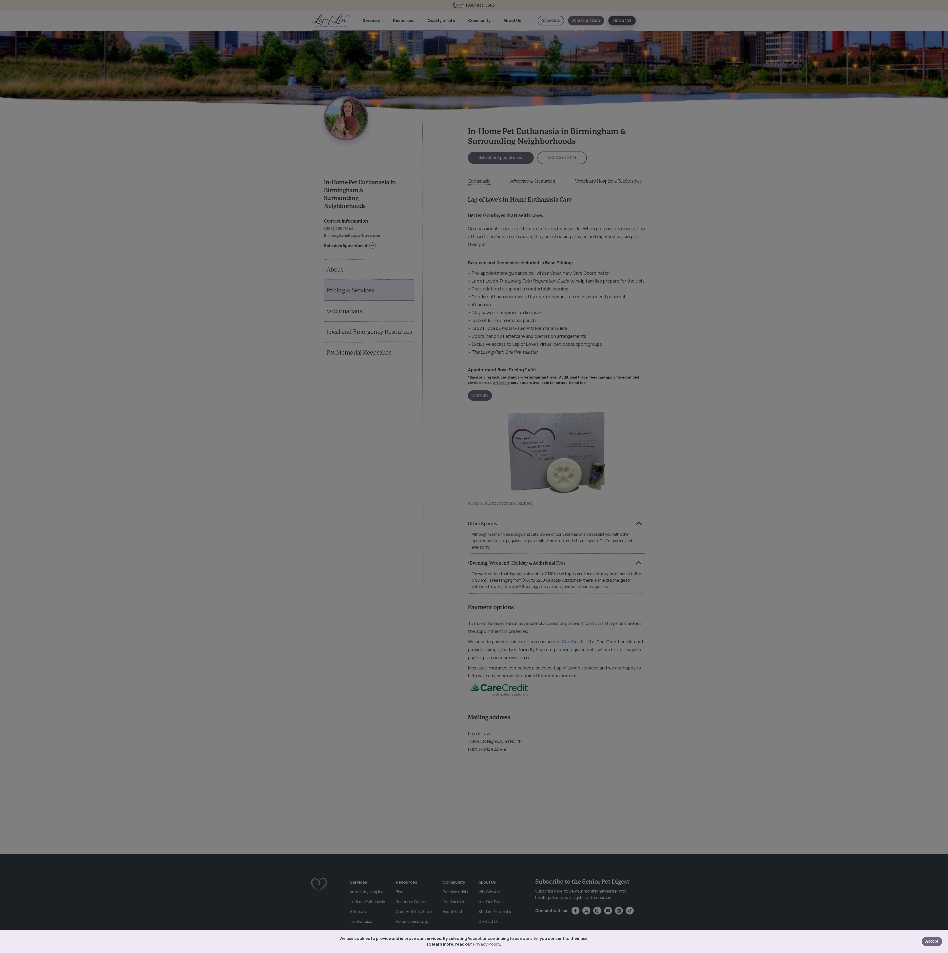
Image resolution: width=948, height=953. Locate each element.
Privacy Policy (486, 944)
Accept (932, 941)
